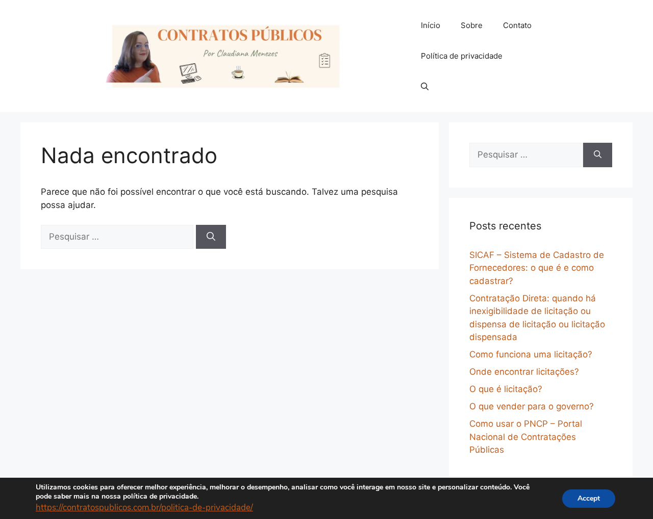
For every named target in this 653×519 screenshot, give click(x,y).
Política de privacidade (462, 56)
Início (430, 25)
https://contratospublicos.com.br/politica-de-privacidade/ (144, 507)
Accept (588, 498)
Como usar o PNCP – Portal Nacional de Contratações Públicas (525, 437)
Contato (517, 25)
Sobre (472, 25)
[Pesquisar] (211, 237)
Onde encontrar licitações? (524, 372)
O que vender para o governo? (531, 406)
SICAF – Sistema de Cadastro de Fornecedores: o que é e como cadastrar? (536, 268)
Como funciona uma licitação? (530, 354)
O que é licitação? (505, 389)
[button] (425, 86)
